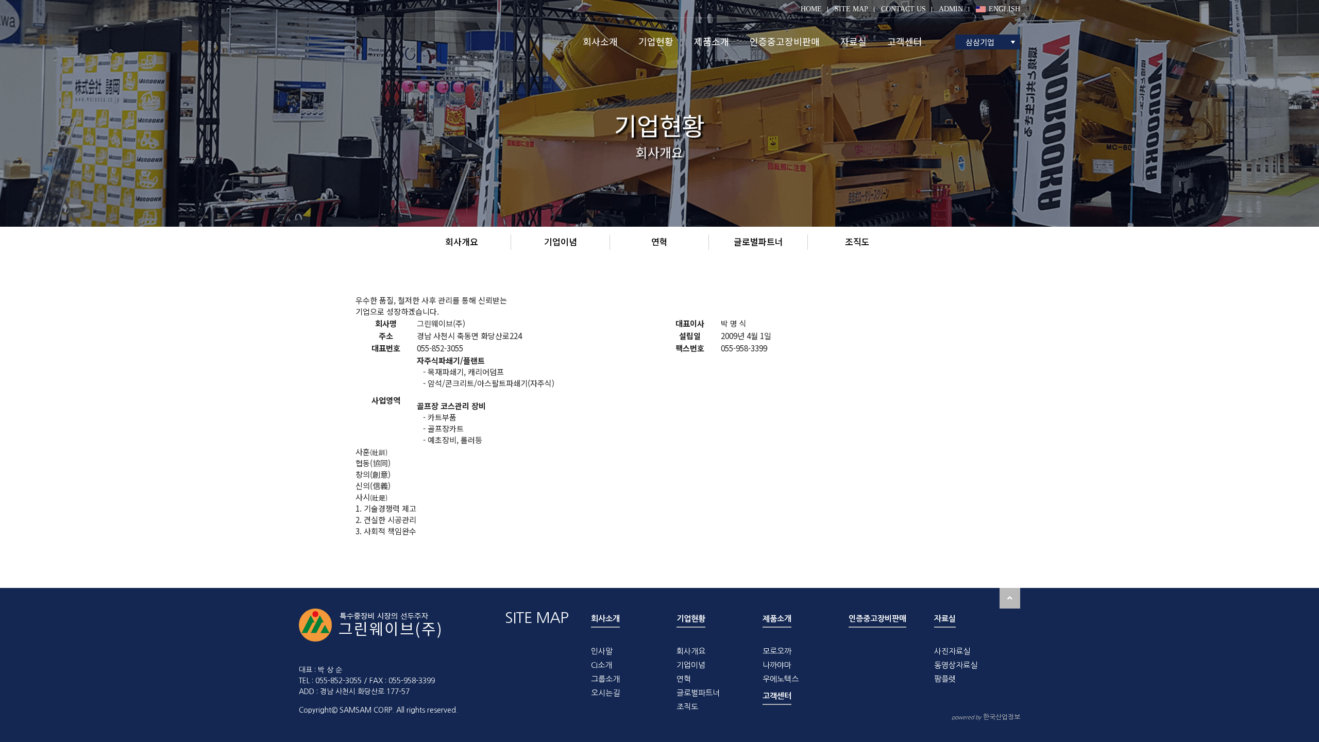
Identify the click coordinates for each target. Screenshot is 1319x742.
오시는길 (605, 693)
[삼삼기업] (370, 41)
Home (811, 9)
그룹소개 (605, 679)
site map (851, 9)
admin (951, 9)
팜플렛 (945, 679)
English (1004, 9)
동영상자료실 (955, 665)
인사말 (602, 651)
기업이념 (691, 665)
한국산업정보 (986, 717)
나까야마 (777, 665)
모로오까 (777, 651)
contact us (903, 9)
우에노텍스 (781, 679)
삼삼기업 (980, 41)
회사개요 (691, 651)
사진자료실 (952, 651)
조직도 (687, 707)
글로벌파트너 (698, 693)
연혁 (684, 679)
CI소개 (601, 665)
